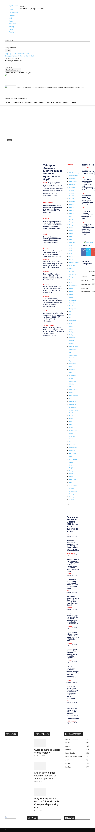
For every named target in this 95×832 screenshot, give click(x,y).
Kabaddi (71, 392)
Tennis (73, 102)
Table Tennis (48, 325)
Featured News (73, 285)
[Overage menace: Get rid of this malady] (47, 743)
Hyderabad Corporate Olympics (72, 340)
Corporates (72, 242)
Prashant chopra (73, 465)
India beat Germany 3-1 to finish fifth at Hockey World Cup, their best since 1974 (52, 253)
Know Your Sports (73, 395)
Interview (50, 102)
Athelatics (72, 187)
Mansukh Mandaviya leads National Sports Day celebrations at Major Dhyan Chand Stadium (52, 209)
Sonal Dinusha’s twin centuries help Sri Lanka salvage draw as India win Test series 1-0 (53, 264)
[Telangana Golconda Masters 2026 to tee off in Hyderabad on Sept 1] (47, 134)
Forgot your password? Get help (17, 53)
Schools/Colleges (73, 491)
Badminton (72, 196)
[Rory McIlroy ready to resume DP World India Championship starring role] (47, 792)
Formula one (72, 300)
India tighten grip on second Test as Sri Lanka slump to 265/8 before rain (52, 277)
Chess (71, 228)
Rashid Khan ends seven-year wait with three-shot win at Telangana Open (52, 240)
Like (84, 248)
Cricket (66, 102)
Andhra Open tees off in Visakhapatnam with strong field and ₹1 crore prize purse (87, 229)
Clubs (70, 239)
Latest (8, 102)
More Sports (48, 202)
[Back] (23, 4)
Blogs (70, 216)
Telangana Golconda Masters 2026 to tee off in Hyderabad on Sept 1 (52, 172)
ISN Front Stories (73, 390)
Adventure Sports (73, 181)
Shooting (71, 494)
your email (9, 67)
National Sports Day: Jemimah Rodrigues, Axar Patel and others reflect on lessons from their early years (52, 224)
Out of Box (72, 445)
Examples (71, 277)
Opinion (71, 433)
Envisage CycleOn (74, 262)
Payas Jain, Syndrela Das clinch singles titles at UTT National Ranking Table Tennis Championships (53, 331)
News (70, 421)
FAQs (70, 283)
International (72, 381)
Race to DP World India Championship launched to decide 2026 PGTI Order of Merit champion (53, 317)
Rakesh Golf (72, 479)
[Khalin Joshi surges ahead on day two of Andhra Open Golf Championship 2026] (47, 766)
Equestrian (72, 265)
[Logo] (10, 76)
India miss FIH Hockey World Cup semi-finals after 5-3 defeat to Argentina (52, 289)
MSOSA (71, 419)
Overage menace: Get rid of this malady (19, 56)
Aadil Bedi (72, 178)
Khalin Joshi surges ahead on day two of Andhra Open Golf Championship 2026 (87, 184)
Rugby (70, 482)
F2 (69, 280)
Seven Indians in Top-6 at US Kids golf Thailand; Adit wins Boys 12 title (87, 214)
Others (71, 442)
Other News (72, 436)
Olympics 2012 (73, 430)
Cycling (71, 257)
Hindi (70, 323)
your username (10, 40)
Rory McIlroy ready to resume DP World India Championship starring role (87, 200)
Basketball (72, 204)
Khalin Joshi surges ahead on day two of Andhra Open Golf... (45, 775)
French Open (72, 303)
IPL (70, 387)
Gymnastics (72, 320)
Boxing (71, 219)
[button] (87, 77)
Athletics (71, 190)
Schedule (71, 488)
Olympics (71, 427)
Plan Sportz (72, 450)
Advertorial (72, 184)
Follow (88, 248)
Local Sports (18, 102)
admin (9, 154)
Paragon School (73, 447)
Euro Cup (71, 268)
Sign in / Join (13, 5)
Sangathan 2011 (73, 485)
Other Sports (72, 439)
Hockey (41, 102)
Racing (58, 102)
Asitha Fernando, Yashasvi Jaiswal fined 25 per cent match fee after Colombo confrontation (52, 303)
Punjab (71, 468)
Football (28, 102)
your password (10, 48)
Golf (35, 102)
